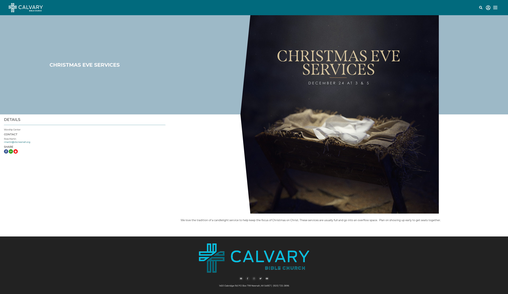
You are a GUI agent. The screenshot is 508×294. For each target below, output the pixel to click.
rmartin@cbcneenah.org (17, 142)
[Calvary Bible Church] (22, 7)
